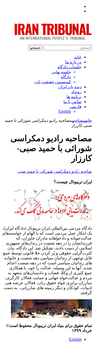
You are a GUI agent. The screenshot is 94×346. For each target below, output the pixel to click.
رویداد (76, 92)
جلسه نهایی (61, 72)
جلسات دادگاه (69, 67)
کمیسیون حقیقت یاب (52, 82)
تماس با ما (72, 101)
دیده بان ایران (69, 87)
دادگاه (66, 77)
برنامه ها (74, 96)
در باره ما (73, 62)
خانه (77, 57)
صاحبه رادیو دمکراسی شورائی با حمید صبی (54, 171)
